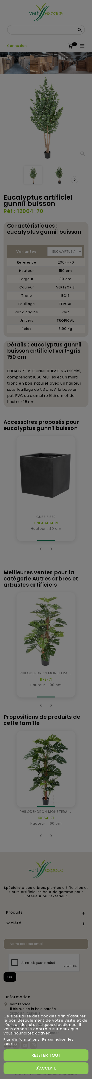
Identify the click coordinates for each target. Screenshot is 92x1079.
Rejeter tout (46, 1055)
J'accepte (46, 1068)
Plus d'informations (22, 1039)
